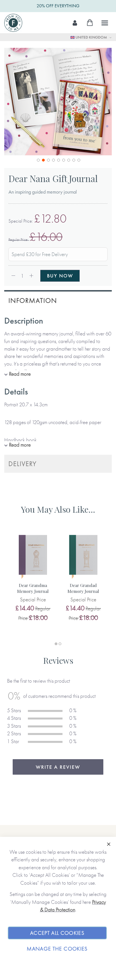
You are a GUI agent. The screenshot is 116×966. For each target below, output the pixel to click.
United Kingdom (91, 37)
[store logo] (13, 23)
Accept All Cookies (57, 932)
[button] (37, 159)
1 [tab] (56, 643)
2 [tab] (60, 643)
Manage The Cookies (57, 948)
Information (32, 300)
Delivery (22, 463)
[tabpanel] (33, 577)
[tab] (58, 300)
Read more (20, 373)
